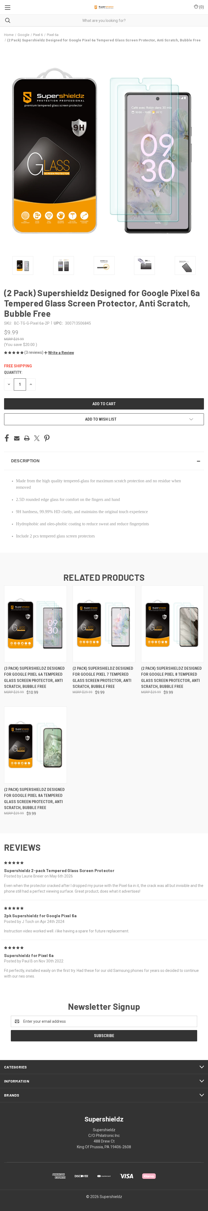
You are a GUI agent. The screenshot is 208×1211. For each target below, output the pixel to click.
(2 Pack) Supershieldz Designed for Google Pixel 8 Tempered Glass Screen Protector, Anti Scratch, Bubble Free (171, 677)
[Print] (27, 438)
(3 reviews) (34, 352)
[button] (59, 353)
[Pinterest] (47, 438)
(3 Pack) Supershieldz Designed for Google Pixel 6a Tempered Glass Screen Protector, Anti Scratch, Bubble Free (34, 677)
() (201, 7)
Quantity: (13, 372)
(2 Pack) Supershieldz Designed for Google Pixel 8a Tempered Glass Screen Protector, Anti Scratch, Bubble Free (34, 798)
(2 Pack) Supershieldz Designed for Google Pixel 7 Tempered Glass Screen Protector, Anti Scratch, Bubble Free (103, 677)
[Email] (17, 438)
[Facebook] (6, 438)
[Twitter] (37, 438)
